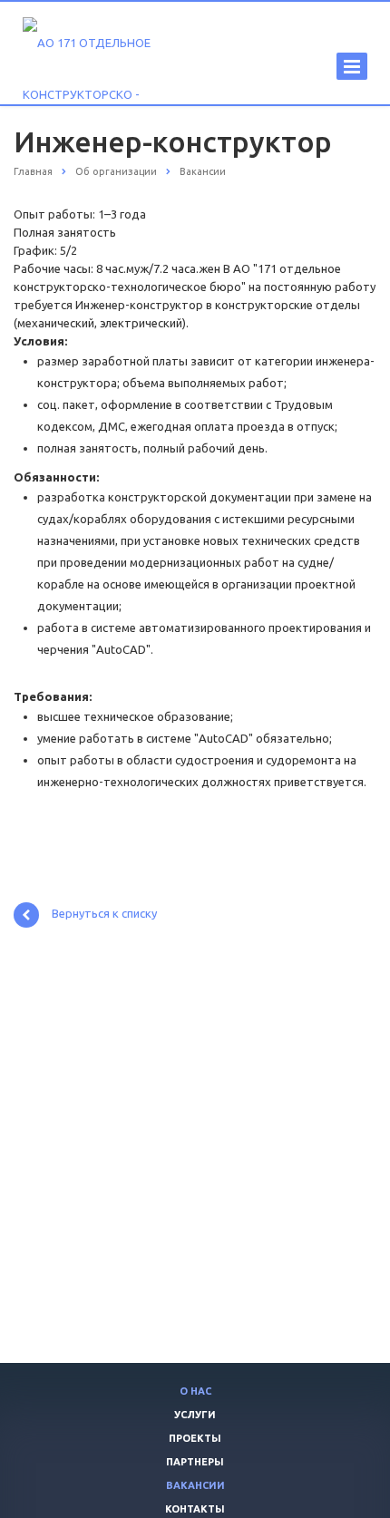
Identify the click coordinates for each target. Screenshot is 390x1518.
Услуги (195, 1414)
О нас (195, 1391)
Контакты (195, 1508)
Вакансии (195, 1485)
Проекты (195, 1438)
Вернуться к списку (104, 914)
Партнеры (195, 1461)
